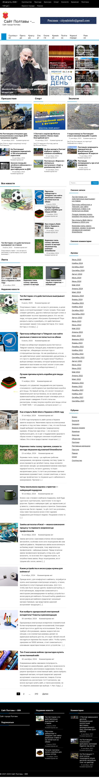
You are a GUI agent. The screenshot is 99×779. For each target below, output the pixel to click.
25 (50, 778)
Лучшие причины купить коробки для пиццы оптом (53, 210)
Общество (76, 439)
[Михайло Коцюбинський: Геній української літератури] (24, 70)
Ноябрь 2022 (77, 350)
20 (37, 778)
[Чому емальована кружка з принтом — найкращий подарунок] (55, 272)
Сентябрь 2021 (78, 401)
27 (55, 778)
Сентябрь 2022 (78, 357)
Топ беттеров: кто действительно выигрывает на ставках (15, 244)
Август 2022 (77, 361)
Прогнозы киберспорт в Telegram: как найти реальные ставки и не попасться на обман (53, 196)
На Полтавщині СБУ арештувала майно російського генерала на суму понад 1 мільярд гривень (85, 67)
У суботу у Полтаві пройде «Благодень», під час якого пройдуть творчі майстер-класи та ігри (61, 93)
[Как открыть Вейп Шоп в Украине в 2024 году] (39, 236)
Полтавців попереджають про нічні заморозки (88, 163)
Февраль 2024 (78, 296)
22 (42, 778)
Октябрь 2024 (78, 267)
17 (30, 778)
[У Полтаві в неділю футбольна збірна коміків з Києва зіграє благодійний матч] (49, 129)
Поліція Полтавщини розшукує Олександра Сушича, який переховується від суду (86, 92)
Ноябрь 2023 (77, 307)
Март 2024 (76, 292)
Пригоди (37, 2)
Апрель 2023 (77, 332)
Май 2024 (76, 285)
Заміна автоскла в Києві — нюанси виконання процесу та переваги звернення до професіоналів (42, 527)
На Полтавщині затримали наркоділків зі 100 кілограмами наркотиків (21, 152)
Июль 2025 (76, 260)
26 (53, 778)
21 (40, 778)
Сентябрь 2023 (78, 314)
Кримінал (75, 2)
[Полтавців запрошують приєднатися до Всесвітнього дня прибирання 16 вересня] (72, 153)
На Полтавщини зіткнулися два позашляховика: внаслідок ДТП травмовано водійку (13, 136)
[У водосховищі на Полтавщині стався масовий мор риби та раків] (83, 129)
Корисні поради (28, 6)
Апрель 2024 (77, 289)
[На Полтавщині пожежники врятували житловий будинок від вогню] (74, 741)
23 (45, 778)
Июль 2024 (76, 278)
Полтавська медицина (81, 446)
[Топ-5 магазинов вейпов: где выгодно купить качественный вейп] (9, 669)
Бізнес (74, 417)
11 (16, 778)
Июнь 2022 (76, 368)
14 (23, 778)
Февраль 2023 (78, 339)
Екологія (64, 2)
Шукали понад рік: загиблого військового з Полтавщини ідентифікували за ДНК (21, 166)
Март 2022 (76, 379)
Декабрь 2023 (78, 303)
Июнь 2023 (76, 325)
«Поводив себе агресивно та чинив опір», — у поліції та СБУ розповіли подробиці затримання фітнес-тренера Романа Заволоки (86, 82)
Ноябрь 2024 (77, 263)
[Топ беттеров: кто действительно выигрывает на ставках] (16, 210)
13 (21, 778)
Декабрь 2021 (77, 390)
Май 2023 (76, 328)
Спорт (56, 2)
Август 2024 (77, 274)
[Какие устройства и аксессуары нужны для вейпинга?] (9, 585)
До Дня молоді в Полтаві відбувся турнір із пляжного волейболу (54, 151)
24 (47, 778)
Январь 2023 (77, 343)
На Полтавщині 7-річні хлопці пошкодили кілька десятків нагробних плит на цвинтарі (88, 758)
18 (33, 778)
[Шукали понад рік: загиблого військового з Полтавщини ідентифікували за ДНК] (5, 169)
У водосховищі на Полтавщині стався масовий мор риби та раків (82, 135)
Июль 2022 (76, 365)
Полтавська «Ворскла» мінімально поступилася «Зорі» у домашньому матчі (54, 164)
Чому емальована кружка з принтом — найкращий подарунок (54, 283)
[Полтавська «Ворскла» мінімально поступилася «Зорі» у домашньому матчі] (38, 167)
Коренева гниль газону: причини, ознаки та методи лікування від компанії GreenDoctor (52, 245)
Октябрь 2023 (78, 310)
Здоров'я (75, 424)
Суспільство (27, 2)
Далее (45, 694)
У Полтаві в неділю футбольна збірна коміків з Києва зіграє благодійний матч (47, 136)
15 (26, 778)
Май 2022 (76, 372)
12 (19, 778)
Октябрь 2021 (77, 397)
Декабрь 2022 (78, 347)
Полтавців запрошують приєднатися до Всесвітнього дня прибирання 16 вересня (88, 150)
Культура (47, 2)
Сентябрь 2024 (78, 270)
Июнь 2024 (76, 281)
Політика (85, 2)
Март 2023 (76, 336)
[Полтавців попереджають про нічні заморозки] (72, 167)
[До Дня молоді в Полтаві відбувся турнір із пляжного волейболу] (38, 155)
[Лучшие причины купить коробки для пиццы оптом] (39, 220)
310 (36, 694)
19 (35, 778)
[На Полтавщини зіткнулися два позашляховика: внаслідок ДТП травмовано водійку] (16, 129)
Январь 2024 (77, 299)
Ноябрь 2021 (77, 394)
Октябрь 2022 (78, 354)
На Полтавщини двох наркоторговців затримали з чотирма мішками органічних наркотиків (85, 54)
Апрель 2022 (77, 376)
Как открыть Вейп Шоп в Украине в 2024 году (52, 226)
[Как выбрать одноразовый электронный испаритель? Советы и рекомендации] (9, 628)
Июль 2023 (76, 321)
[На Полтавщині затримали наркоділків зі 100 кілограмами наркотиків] (5, 155)
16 (28, 778)
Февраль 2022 (78, 383)
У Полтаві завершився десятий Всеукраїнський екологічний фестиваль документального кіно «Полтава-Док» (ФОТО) (89, 724)
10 (14, 778)
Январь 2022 (77, 386)
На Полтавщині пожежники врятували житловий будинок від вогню (88, 743)
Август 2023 (77, 318)
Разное (40, 6)
